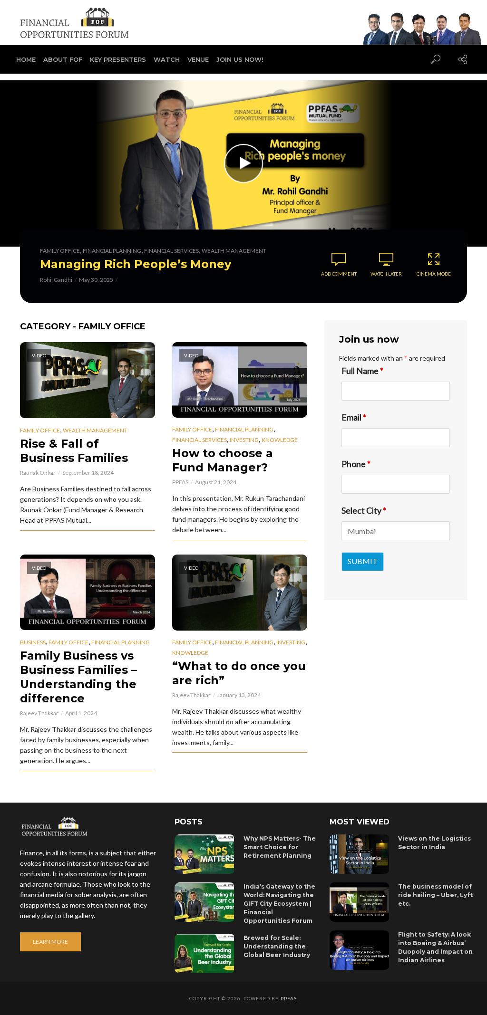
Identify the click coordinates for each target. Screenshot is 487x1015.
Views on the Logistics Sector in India (434, 843)
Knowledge (280, 439)
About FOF (62, 59)
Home (26, 59)
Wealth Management (234, 250)
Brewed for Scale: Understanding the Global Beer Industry (277, 946)
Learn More (50, 941)
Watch (167, 59)
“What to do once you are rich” (239, 673)
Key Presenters (118, 59)
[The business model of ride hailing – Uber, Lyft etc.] (360, 902)
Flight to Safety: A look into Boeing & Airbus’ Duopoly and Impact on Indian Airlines (435, 947)
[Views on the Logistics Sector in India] (360, 854)
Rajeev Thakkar (39, 713)
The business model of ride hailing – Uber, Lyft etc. (435, 895)
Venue (198, 59)
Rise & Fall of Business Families (74, 451)
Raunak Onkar (38, 472)
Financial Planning (112, 250)
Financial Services (171, 250)
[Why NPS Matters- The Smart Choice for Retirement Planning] (205, 854)
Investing (244, 439)
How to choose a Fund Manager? (222, 460)
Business (33, 642)
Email (353, 417)
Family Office (60, 250)
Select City (363, 510)
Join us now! (239, 59)
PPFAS (180, 482)
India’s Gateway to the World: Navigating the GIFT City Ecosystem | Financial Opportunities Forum (279, 903)
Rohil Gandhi (56, 279)
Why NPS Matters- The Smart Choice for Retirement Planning (280, 847)
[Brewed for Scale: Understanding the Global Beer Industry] (205, 953)
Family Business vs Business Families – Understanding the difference (78, 677)
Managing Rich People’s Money (135, 264)
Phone (355, 464)
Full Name (362, 370)
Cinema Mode (434, 274)
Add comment (339, 274)
